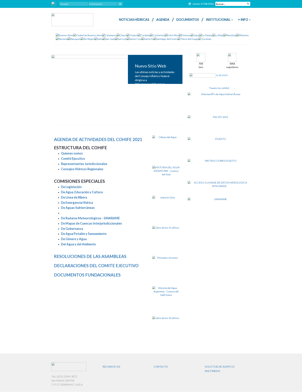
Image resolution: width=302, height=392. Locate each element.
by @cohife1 (222, 75)
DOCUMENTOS (187, 19)
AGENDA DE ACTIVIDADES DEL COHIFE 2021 (98, 139)
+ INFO (243, 19)
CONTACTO (161, 366)
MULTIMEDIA (212, 370)
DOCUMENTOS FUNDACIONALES (87, 274)
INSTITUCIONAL (218, 19)
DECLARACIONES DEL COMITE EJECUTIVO (96, 265)
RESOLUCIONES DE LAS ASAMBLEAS (90, 256)
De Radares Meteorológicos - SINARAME (90, 218)
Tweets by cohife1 (219, 88)
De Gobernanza (72, 229)
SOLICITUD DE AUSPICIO (220, 366)
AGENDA (162, 19)
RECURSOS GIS (111, 366)
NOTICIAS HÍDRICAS (134, 19)
